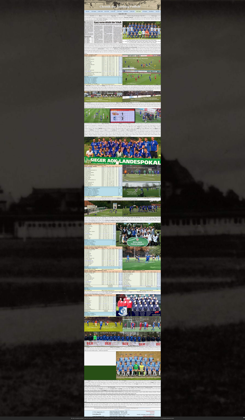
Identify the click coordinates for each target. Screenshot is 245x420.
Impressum (152, 412)
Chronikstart (151, 11)
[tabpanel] (122, 14)
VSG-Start (157, 11)
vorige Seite (116, 409)
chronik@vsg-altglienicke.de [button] (148, 416)
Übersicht (87, 11)
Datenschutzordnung (150, 411)
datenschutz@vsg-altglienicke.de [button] (144, 408)
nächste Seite (127, 409)
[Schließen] (244, 417)
